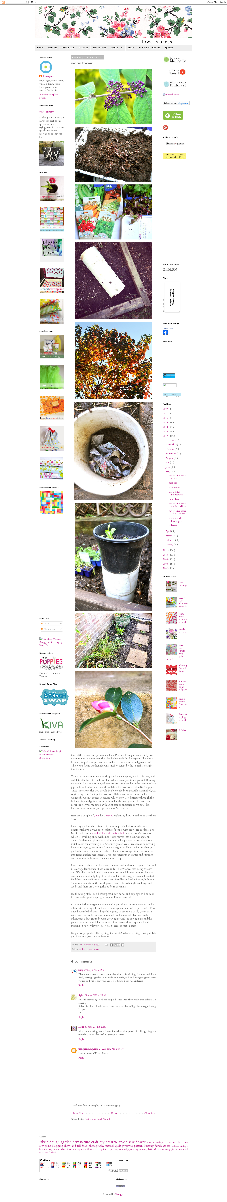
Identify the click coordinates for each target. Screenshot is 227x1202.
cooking (158, 1142)
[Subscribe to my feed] (171, 94)
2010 (165, 554)
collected (173, 525)
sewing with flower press (176, 520)
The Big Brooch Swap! (183, 668)
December (171, 440)
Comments (49, 629)
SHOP (131, 47)
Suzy (80, 969)
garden (82, 949)
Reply (81, 985)
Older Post (149, 1113)
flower (141, 1142)
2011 (165, 550)
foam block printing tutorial (183, 618)
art (166, 1142)
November (171, 444)
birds (121, 1149)
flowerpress (48, 76)
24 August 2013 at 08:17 (111, 1048)
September (171, 453)
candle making (182, 631)
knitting (149, 1146)
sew (132, 1142)
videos (109, 815)
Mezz (81, 1026)
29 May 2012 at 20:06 (95, 995)
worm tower (175, 487)
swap (116, 1149)
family (159, 1146)
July (168, 462)
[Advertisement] (51, 566)
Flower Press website (149, 47)
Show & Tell (117, 47)
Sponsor (169, 47)
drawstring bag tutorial (183, 717)
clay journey (46, 111)
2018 (165, 413)
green (89, 949)
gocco (167, 1146)
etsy (76, 1142)
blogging (58, 1146)
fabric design (50, 1142)
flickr (69, 1149)
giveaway (128, 1146)
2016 (165, 418)
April (168, 531)
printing (76, 1149)
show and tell (73, 1146)
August (170, 458)
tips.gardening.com (88, 1048)
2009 (165, 559)
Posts (46, 623)
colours (176, 1145)
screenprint (101, 1149)
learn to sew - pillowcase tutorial (183, 602)
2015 (165, 422)
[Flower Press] (165, 333)
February (170, 540)
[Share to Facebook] (122, 944)
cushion (156, 1149)
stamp (145, 1149)
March (169, 535)
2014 (165, 427)
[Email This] (111, 944)
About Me (52, 47)
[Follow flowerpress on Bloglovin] (176, 104)
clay (63, 1149)
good (96, 815)
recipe (110, 1149)
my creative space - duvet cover (177, 512)
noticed (173, 1142)
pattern (139, 1146)
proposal (173, 482)
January (170, 544)
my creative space (113, 1142)
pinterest (175, 1149)
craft (95, 1142)
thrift (150, 1149)
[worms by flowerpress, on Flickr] (113, 124)
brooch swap (46, 1149)
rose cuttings (183, 584)
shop (150, 1142)
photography (97, 1146)
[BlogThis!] (115, 944)
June (168, 467)
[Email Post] (106, 944)
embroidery (165, 1149)
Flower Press (168, 328)
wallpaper (128, 1149)
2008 (165, 563)
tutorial (110, 1146)
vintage (184, 1145)
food (85, 1146)
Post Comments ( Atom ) (97, 1118)
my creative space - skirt (177, 477)
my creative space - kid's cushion (177, 505)
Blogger (119, 1194)
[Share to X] (118, 944)
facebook (52, 1152)
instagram (137, 1149)
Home (40, 47)
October (170, 449)
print (48, 1146)
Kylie (81, 995)
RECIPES (83, 47)
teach (42, 1152)
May (168, 471)
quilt (118, 1146)
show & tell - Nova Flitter (176, 493)
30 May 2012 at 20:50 (95, 1026)
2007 (165, 568)
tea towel (183, 1149)
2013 (165, 431)
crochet (57, 1149)
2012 (165, 436)
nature (96, 949)
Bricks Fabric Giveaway (183, 703)
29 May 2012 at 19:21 (95, 969)
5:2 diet (182, 730)
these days (174, 499)
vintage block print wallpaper (183, 687)
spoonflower (88, 1149)
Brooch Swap (99, 47)
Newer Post (78, 1113)
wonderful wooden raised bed (108, 833)
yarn (47, 1152)
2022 (165, 409)
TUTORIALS (68, 47)
